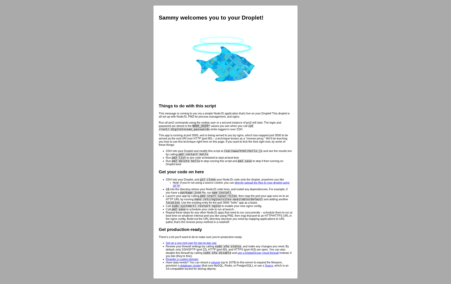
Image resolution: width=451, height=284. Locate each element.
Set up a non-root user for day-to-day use (191, 243)
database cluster (190, 265)
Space (269, 265)
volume (215, 262)
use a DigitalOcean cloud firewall (258, 252)
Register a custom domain (182, 259)
